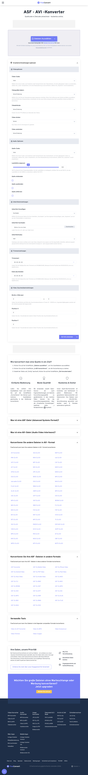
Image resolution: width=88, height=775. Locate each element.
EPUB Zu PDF (48, 720)
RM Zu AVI (36, 534)
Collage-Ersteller (12, 737)
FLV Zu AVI (58, 505)
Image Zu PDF (36, 726)
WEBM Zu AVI (59, 500)
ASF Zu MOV (59, 577)
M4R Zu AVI (58, 467)
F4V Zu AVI (36, 510)
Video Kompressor (61, 629)
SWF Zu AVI (58, 539)
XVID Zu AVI (58, 515)
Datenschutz (27, 761)
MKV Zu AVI (14, 505)
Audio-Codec (16, 148)
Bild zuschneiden (12, 743)
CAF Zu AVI (58, 462)
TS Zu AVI (58, 520)
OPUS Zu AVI (15, 472)
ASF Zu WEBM (15, 586)
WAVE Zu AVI (37, 477)
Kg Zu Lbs (72, 718)
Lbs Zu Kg (72, 715)
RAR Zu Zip (60, 715)
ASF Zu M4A (15, 605)
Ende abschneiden (17, 272)
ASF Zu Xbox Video (17, 577)
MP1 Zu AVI (36, 462)
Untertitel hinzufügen (19, 209)
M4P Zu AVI (58, 453)
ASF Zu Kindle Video (39, 577)
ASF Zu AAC (58, 591)
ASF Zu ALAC (59, 596)
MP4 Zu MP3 (23, 720)
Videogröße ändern (18, 90)
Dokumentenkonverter (51, 726)
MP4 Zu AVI (14, 500)
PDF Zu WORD (49, 717)
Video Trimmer (15, 634)
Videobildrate (16, 105)
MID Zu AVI (36, 467)
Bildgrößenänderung (13, 740)
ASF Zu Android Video (17, 572)
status (65, 761)
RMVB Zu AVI (37, 524)
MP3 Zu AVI (58, 491)
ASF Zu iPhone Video (61, 567)
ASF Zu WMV (37, 581)
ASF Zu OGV (15, 591)
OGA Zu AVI (14, 477)
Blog (14, 761)
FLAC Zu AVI (15, 486)
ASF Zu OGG (37, 605)
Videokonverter (12, 725)
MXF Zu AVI (36, 515)
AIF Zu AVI (14, 467)
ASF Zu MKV (59, 581)
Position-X (15, 309)
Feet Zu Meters (74, 722)
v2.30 (42, 766)
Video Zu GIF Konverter (18, 629)
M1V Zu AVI (14, 515)
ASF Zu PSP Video (38, 572)
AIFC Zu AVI (14, 462)
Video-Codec (16, 77)
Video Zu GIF (11, 718)
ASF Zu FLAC (59, 600)
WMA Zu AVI (36, 486)
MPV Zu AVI (36, 520)
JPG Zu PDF (35, 717)
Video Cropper (37, 634)
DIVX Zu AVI (36, 529)
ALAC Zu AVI (15, 491)
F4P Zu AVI (58, 510)
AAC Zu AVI (14, 496)
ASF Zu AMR (37, 596)
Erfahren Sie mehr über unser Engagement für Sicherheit (31, 667)
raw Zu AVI (58, 458)
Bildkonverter (36, 729)
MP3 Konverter (24, 717)
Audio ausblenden (17, 184)
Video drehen (16, 117)
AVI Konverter (15, 453)
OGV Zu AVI (58, 496)
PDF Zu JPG (35, 720)
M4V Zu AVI (14, 539)
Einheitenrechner (74, 725)
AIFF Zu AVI (36, 496)
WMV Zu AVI (36, 505)
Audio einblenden (17, 176)
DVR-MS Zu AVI (60, 524)
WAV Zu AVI (58, 486)
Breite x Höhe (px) (17, 295)
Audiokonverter (24, 726)
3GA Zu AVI (36, 453)
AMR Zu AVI (36, 491)
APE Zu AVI (36, 472)
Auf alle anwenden (67, 337)
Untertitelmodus (17, 235)
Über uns (9, 761)
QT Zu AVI (58, 534)
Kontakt (60, 761)
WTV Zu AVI (14, 520)
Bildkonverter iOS (25, 753)
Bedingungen (36, 761)
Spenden (20, 761)
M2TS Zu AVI (59, 543)
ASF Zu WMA (37, 600)
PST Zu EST (60, 718)
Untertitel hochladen (18, 223)
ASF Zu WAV (15, 600)
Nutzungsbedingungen (41, 47)
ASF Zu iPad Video (60, 572)
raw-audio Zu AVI (16, 481)
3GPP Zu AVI (59, 529)
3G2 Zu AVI (14, 524)
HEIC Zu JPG (35, 723)
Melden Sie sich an (49, 43)
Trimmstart (15, 258)
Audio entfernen (17, 192)
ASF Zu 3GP (37, 586)
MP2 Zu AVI (58, 477)
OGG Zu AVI (36, 481)
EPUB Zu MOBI (49, 723)
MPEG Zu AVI (15, 543)
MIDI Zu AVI (36, 458)
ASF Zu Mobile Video (39, 567)
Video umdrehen (17, 129)
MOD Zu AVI (36, 539)
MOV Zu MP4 (11, 722)
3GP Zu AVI (36, 500)
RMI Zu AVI (14, 458)
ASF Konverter (15, 567)
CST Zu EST (60, 722)
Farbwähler (11, 746)
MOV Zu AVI (14, 510)
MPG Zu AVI (14, 534)
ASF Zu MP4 (59, 586)
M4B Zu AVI (58, 472)
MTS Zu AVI (36, 543)
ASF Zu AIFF (37, 591)
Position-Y (15, 320)
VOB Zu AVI (14, 529)
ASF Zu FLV (14, 581)
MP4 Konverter (12, 715)
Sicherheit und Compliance (49, 761)
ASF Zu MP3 (15, 596)
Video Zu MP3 (37, 629)
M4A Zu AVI (58, 481)
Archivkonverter (61, 725)
